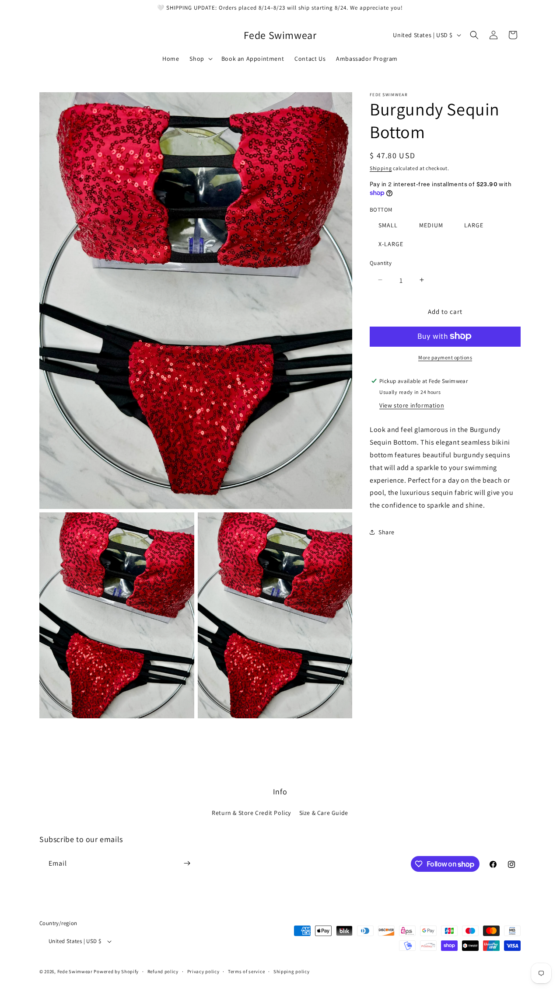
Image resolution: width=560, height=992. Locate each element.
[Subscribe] (186, 863)
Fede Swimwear (75, 972)
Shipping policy (291, 972)
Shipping (381, 168)
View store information (411, 405)
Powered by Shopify (116, 972)
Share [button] (386, 532)
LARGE (473, 225)
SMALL (388, 225)
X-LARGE (390, 243)
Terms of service (246, 972)
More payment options (445, 357)
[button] (200, 58)
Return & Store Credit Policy (251, 813)
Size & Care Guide (323, 813)
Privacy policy (203, 972)
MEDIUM (431, 225)
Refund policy (162, 972)
